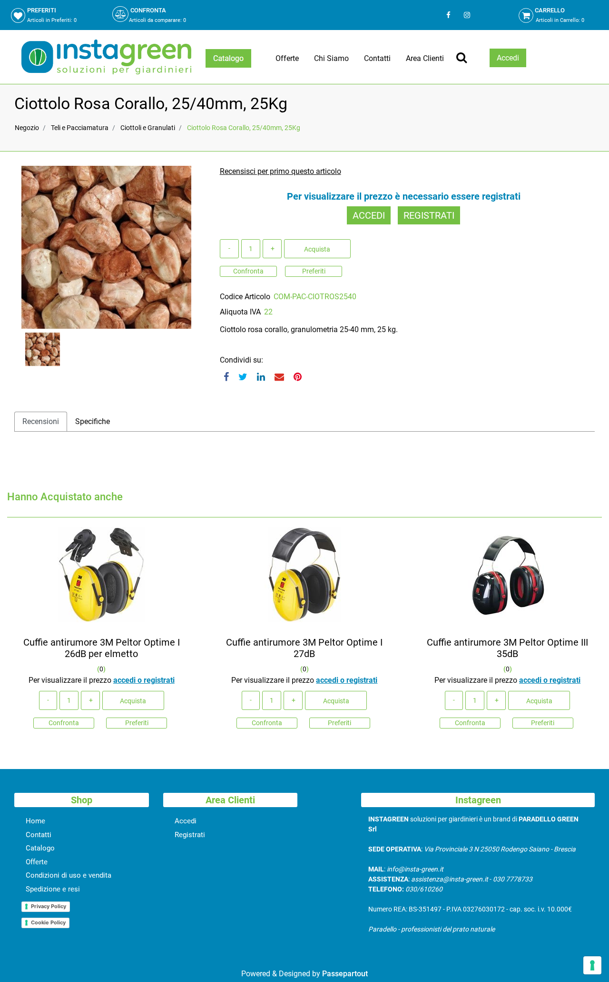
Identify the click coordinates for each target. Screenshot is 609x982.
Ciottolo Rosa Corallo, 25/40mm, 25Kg (243, 128)
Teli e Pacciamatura (79, 128)
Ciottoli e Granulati (147, 128)
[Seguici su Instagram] (466, 15)
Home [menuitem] (35, 821)
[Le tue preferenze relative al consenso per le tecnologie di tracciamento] (592, 965)
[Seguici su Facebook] (448, 15)
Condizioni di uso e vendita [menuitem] (68, 875)
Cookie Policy (48, 922)
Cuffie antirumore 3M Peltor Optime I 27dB (304, 648)
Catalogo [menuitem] (40, 848)
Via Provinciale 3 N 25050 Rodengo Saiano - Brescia (500, 849)
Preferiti (313, 271)
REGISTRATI (428, 215)
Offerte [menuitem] (287, 58)
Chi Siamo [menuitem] (331, 58)
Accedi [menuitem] (185, 821)
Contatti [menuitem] (377, 58)
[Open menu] (228, 58)
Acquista (317, 249)
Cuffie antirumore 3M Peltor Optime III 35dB (507, 648)
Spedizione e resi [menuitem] (53, 889)
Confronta (248, 271)
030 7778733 (512, 879)
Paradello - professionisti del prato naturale (431, 929)
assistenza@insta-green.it (449, 879)
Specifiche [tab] (92, 421)
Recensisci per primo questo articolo (280, 171)
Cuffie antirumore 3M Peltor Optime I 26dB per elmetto (101, 648)
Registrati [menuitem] (190, 834)
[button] (106, 246)
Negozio (27, 128)
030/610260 (423, 889)
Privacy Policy (48, 906)
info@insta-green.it (415, 869)
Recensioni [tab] (40, 421)
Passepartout (345, 973)
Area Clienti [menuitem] (425, 58)
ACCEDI (369, 215)
